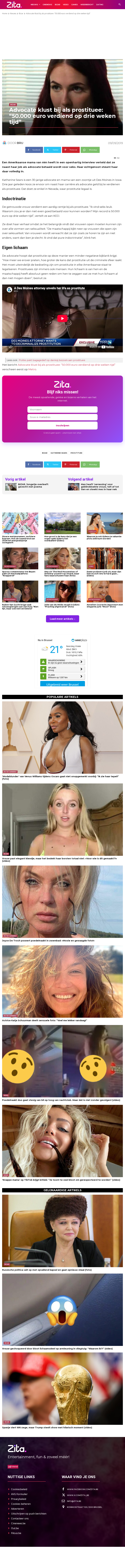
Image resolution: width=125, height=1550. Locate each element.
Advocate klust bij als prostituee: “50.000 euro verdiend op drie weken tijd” (66, 364)
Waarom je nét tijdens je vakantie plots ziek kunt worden (104, 537)
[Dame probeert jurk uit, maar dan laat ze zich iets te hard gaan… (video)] (105, 558)
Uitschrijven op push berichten (28, 1513)
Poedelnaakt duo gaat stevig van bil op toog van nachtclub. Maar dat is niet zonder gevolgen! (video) (61, 1100)
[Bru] (5, 143)
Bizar (21, 13)
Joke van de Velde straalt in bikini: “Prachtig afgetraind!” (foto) (62, 606)
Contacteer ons (20, 1518)
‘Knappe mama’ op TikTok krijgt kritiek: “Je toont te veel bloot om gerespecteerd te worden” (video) (61, 1180)
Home (4, 13)
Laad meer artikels (61, 618)
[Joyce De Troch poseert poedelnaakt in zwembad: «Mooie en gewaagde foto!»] (62, 902)
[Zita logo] (14, 4)
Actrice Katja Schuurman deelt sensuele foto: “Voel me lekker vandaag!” (44, 1020)
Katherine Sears (59, 453)
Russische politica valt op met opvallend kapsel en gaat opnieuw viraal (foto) (47, 1270)
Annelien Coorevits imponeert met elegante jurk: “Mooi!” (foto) (105, 606)
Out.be (15, 1528)
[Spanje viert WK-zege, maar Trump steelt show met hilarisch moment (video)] (62, 1388)
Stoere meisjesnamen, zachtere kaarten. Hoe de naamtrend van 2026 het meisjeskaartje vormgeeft (18, 539)
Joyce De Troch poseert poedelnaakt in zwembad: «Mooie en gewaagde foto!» (48, 940)
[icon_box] (80, 1489)
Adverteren (17, 1508)
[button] (119, 5)
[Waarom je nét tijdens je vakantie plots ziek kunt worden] (105, 523)
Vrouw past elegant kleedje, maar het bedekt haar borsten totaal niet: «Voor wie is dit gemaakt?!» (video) (59, 859)
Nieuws (13, 13)
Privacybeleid (18, 1499)
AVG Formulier (19, 1494)
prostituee (76, 453)
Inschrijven (62, 425)
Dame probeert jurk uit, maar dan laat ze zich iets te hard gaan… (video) (104, 574)
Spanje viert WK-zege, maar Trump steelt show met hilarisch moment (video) (47, 1427)
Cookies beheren (21, 1504)
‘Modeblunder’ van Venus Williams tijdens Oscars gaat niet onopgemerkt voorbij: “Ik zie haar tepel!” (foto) (60, 777)
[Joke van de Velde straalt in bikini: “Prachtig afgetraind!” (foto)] (62, 591)
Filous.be (16, 1533)
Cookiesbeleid (19, 1489)
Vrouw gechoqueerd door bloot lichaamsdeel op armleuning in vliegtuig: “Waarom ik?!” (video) (57, 1348)
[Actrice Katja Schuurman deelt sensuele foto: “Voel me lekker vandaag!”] (62, 981)
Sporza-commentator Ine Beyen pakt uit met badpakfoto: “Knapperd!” (18, 574)
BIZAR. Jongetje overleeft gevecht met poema (33, 485)
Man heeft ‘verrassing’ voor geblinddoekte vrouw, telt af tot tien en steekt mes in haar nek (100, 487)
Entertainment (10, 566)
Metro (32, 369)
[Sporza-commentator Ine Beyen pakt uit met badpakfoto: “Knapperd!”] (20, 558)
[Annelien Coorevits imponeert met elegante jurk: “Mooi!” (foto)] (105, 591)
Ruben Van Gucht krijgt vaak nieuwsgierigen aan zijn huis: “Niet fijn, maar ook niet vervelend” (20, 607)
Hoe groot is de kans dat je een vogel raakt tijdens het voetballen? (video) (60, 538)
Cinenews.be (18, 1523)
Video (49, 531)
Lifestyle (7, 531)
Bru (20, 143)
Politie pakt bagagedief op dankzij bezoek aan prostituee (52, 360)
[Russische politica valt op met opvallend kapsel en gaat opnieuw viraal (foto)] (62, 1231)
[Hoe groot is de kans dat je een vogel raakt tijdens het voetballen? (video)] (62, 523)
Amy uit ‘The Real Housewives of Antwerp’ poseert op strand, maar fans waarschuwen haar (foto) (61, 574)
